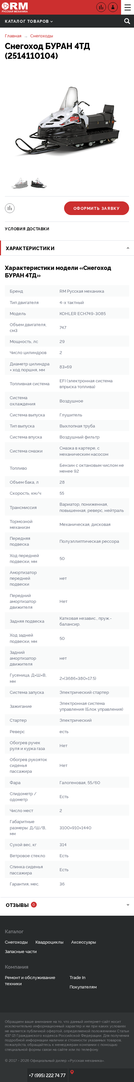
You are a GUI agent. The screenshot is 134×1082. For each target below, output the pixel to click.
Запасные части (21, 951)
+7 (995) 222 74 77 (47, 1075)
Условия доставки (27, 228)
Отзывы (20, 904)
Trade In (78, 977)
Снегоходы (41, 35)
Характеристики (30, 248)
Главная (13, 35)
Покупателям (83, 986)
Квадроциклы (49, 942)
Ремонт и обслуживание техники (30, 980)
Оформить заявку (97, 208)
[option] (67, 121)
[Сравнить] (10, 208)
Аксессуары (83, 942)
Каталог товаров (27, 21)
